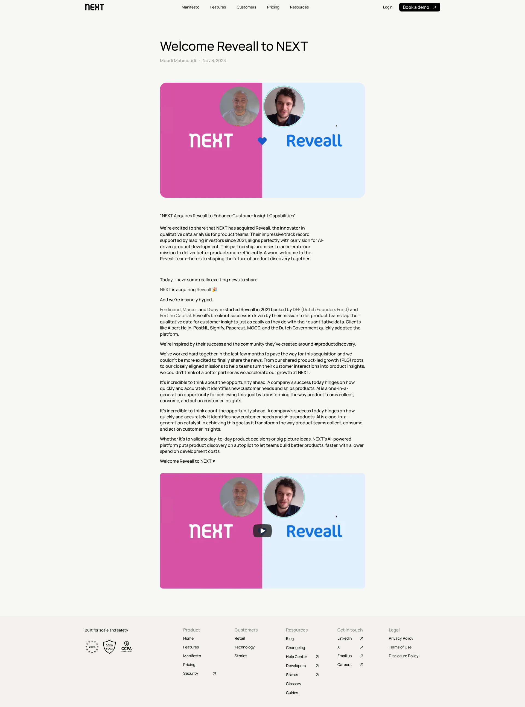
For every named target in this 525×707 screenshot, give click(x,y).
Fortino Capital (175, 315)
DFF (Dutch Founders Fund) (321, 309)
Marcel (189, 309)
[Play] (262, 530)
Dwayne (215, 309)
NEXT (165, 289)
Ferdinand (170, 309)
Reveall (204, 289)
